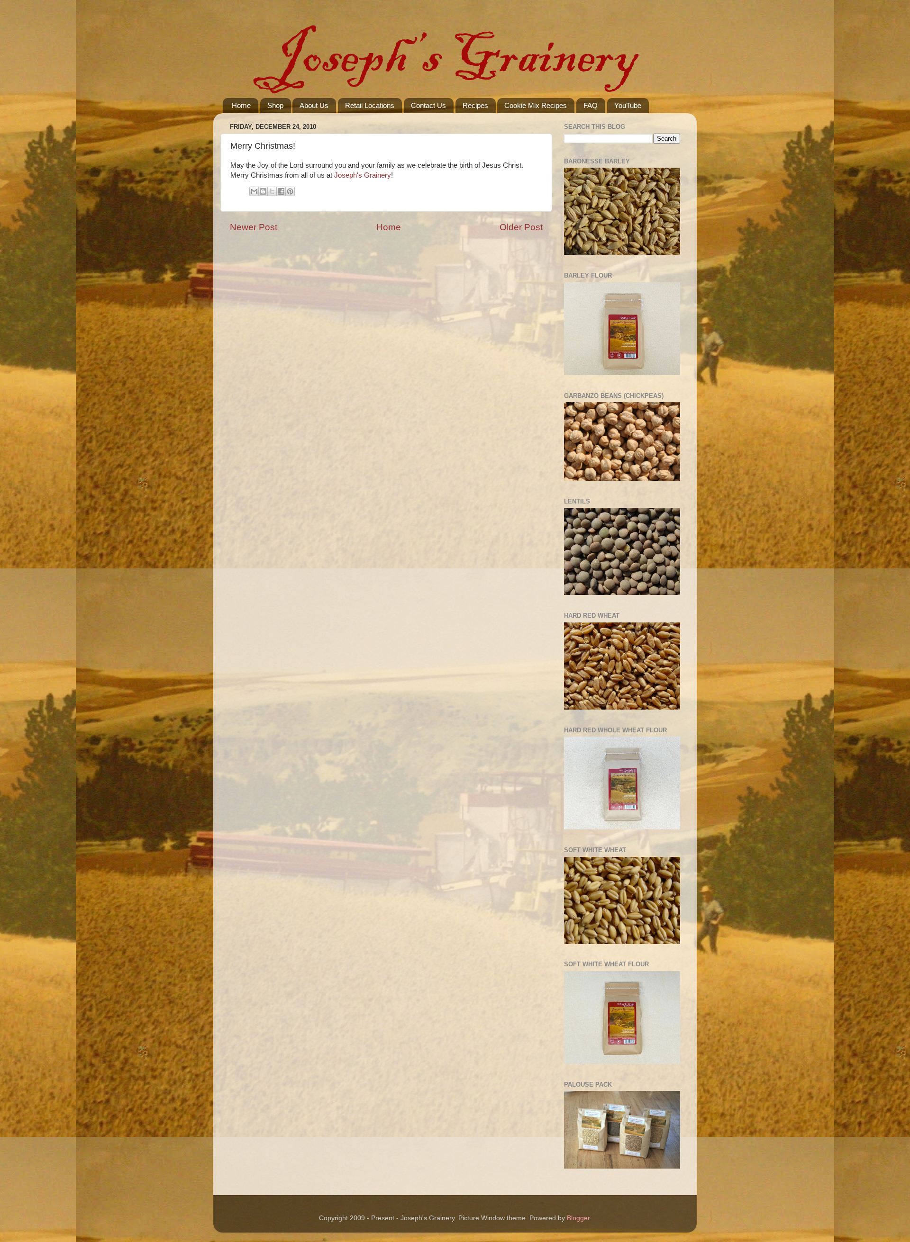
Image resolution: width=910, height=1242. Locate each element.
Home (241, 105)
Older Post (521, 227)
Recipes (475, 105)
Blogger (578, 1218)
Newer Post (253, 227)
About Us (314, 105)
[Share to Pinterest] (290, 191)
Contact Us (428, 105)
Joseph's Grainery (362, 175)
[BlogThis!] (263, 191)
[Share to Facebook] (281, 191)
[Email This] (254, 191)
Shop (275, 105)
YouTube (627, 105)
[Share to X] (272, 191)
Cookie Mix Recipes (535, 105)
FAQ (590, 105)
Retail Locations (369, 105)
